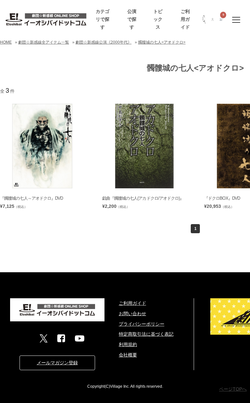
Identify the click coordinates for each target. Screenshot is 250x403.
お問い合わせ (132, 313)
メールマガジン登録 (57, 362)
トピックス (157, 19)
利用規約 (128, 344)
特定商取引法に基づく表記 (146, 334)
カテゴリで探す (102, 19)
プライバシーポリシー (141, 324)
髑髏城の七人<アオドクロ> (162, 42)
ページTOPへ (233, 389)
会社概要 (128, 354)
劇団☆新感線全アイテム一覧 (43, 42)
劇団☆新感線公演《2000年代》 (104, 42)
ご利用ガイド (185, 19)
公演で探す (131, 19)
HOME (6, 42)
